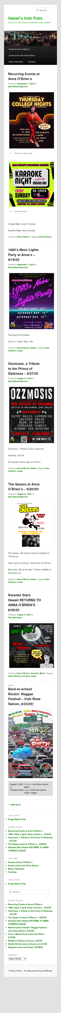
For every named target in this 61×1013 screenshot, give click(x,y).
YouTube (31, 61)
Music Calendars (16, 61)
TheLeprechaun (15, 617)
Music (33, 347)
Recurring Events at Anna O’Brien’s (24, 76)
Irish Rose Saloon (40, 784)
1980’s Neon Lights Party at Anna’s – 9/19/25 (23, 254)
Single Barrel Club (17, 819)
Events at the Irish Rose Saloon (22, 55)
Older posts (14, 804)
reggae (34, 792)
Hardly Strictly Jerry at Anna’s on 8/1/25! (27, 943)
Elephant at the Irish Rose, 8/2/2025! (25, 947)
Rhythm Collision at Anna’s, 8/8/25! (25, 940)
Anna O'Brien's (23, 236)
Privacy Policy (15, 970)
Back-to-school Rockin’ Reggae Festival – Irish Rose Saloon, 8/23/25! (24, 696)
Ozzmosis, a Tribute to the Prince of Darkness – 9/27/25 (24, 368)
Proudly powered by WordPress (38, 970)
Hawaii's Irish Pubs (25, 18)
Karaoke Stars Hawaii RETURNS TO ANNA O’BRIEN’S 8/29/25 (24, 602)
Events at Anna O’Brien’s (19, 49)
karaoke (26, 676)
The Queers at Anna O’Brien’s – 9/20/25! (24, 486)
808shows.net (14, 572)
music (20, 350)
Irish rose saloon (38, 789)
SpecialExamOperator (18, 86)
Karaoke (35, 673)
